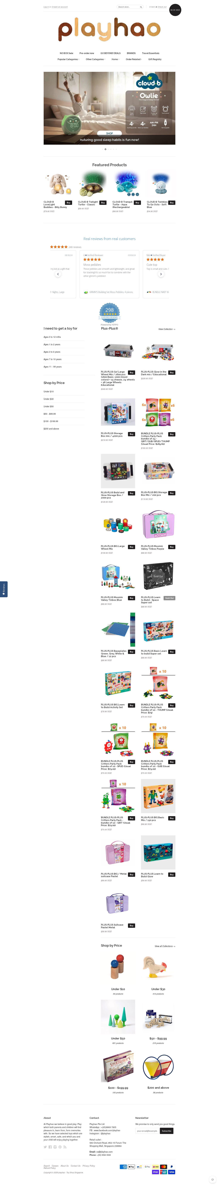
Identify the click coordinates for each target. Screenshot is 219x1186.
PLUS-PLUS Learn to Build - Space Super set (150, 600)
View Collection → (166, 328)
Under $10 (49, 391)
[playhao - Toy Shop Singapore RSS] (65, 1147)
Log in (46, 7)
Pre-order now (87, 53)
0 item (152, 7)
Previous (50, 108)
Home (115, 59)
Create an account (60, 7)
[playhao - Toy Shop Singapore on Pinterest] (60, 1147)
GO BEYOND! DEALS (111, 53)
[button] (58, 274)
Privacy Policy (89, 1166)
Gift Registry (154, 59)
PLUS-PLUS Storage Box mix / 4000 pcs (112, 434)
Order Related (133, 59)
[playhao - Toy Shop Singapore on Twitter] (45, 1147)
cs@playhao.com (104, 1151)
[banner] (109, 29)
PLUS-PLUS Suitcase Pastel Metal (112, 926)
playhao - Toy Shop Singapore (70, 1172)
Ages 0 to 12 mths (52, 336)
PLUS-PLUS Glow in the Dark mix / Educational (154, 373)
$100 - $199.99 (51, 421)
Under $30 (49, 398)
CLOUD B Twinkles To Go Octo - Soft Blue (157, 204)
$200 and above (51, 428)
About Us (65, 1166)
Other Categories (95, 59)
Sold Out (169, 598)
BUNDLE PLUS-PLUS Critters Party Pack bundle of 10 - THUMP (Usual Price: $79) (157, 708)
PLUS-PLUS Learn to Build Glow (152, 875)
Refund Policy (50, 1168)
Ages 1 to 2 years (52, 344)
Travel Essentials (150, 53)
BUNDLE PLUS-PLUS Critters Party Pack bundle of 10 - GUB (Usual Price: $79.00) (155, 765)
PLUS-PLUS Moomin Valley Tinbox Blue (112, 598)
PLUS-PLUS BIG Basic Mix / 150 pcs (152, 818)
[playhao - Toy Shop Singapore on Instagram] (55, 1147)
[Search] (141, 7)
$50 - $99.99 (50, 413)
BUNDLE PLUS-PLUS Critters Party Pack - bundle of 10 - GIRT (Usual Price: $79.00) (115, 821)
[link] (109, 292)
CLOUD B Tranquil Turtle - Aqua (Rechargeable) (122, 204)
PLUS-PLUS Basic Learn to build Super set (154, 652)
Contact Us (75, 1166)
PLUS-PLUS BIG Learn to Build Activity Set (113, 706)
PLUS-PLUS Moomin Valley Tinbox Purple (152, 547)
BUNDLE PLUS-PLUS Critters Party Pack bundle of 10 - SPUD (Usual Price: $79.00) (116, 765)
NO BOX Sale (66, 53)
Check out (162, 7)
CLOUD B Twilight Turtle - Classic (88, 203)
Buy (68, 202)
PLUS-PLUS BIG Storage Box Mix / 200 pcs (154, 493)
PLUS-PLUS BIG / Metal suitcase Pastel (114, 875)
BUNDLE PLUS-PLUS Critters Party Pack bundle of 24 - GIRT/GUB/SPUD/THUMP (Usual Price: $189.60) (155, 438)
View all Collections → (165, 946)
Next (169, 108)
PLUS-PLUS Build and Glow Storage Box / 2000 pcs (112, 495)
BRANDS (131, 53)
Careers (55, 1166)
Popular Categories (68, 59)
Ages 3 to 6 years (52, 351)
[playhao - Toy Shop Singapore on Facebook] (50, 1147)
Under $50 (49, 406)
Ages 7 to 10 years (52, 359)
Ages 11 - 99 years (53, 366)
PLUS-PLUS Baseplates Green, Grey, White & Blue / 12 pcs (113, 654)
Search (47, 1166)
